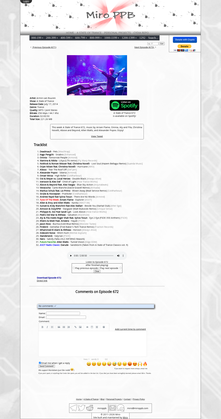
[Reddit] (90, 410)
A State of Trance (89, 33)
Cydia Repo (141, 33)
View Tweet (97, 136)
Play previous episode (86, 268)
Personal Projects (117, 33)
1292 (142, 37)
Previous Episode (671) (44, 47)
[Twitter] (81, 410)
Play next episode (109, 268)
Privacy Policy (139, 399)
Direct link (42, 280)
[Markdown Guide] (103, 327)
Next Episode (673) (144, 47)
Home (70, 33)
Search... (153, 37)
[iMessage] (120, 410)
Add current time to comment (130, 329)
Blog (102, 399)
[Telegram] (73, 410)
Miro (125, 417)
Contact (127, 399)
